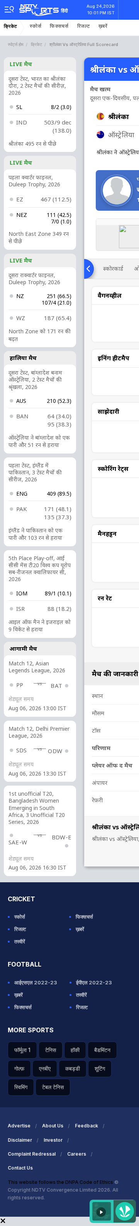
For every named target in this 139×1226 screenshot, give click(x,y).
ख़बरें (103, 26)
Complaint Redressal (32, 1154)
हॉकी (75, 1050)
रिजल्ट (83, 26)
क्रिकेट (10, 26)
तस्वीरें (19, 941)
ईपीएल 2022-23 (94, 982)
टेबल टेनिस (53, 1087)
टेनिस (50, 1050)
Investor (53, 1140)
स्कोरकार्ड (113, 268)
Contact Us (20, 1168)
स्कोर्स (35, 26)
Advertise (19, 1126)
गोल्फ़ (19, 1068)
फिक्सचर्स (59, 26)
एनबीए (45, 1068)
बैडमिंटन (102, 1050)
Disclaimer (20, 1140)
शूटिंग (100, 1068)
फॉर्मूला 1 (22, 1050)
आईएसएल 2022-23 (35, 982)
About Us (52, 1126)
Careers (76, 1154)
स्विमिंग (20, 1087)
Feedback (86, 1126)
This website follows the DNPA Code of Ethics (61, 1182)
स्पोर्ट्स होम (16, 44)
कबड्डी (72, 1068)
